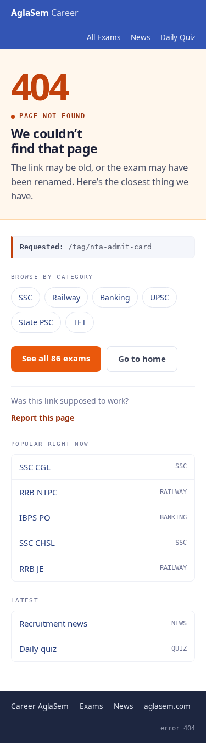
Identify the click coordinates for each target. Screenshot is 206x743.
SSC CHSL (103, 542)
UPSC (159, 297)
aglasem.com (167, 706)
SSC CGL (103, 466)
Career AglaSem (40, 706)
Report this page (42, 417)
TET (79, 322)
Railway (66, 297)
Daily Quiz (177, 37)
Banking (115, 297)
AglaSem (45, 13)
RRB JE (103, 568)
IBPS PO (103, 517)
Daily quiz (103, 648)
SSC (25, 297)
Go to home (142, 358)
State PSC (36, 322)
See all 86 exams (56, 358)
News (140, 37)
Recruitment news (103, 623)
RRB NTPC (103, 492)
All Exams (103, 37)
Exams (91, 706)
